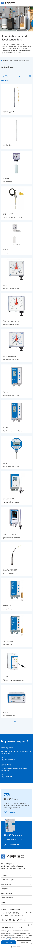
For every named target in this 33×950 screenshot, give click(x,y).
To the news (11, 812)
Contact (3, 902)
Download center (7, 898)
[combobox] (20, 76)
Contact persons (10, 759)
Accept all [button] (8, 942)
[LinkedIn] (14, 920)
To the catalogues (13, 844)
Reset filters (4, 80)
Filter (6, 76)
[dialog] (16, 936)
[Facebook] (6, 920)
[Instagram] (2, 920)
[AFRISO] (8, 3)
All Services (8, 776)
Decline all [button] (24, 942)
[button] (16, 947)
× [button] (31, 924)
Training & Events (7, 893)
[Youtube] (10, 920)
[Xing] (26, 920)
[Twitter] (22, 920)
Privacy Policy (9, 939)
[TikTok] (18, 920)
